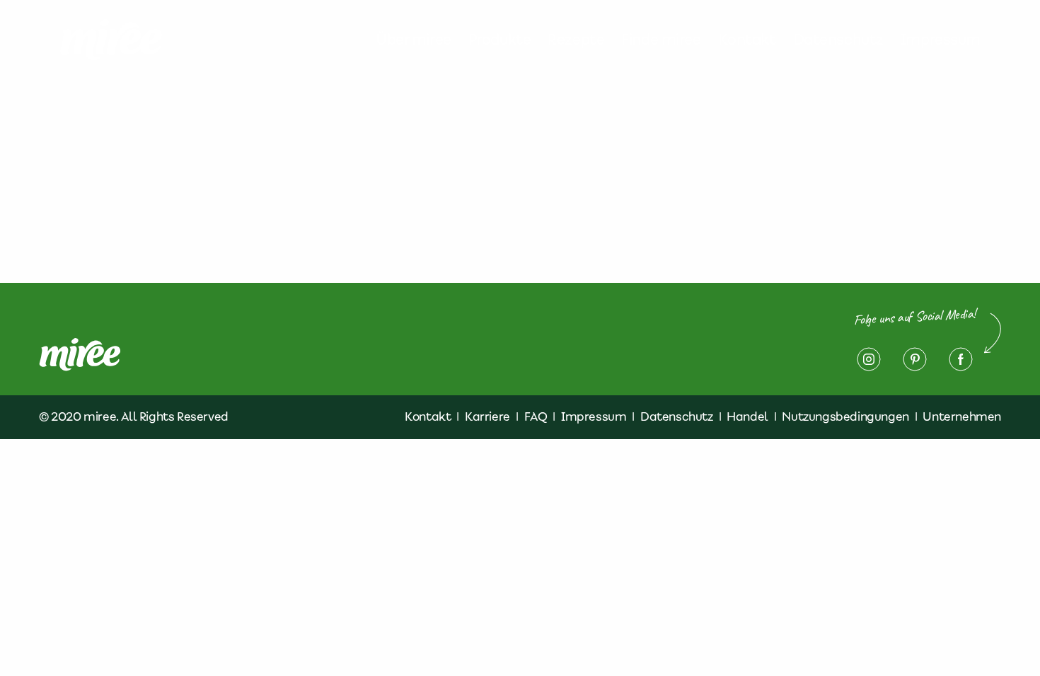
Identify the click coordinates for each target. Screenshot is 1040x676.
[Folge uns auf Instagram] (869, 359)
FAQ (536, 416)
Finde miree (660, 39)
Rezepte (576, 39)
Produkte (499, 39)
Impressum (941, 39)
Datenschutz (838, 39)
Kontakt (747, 39)
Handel (747, 416)
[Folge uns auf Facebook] (961, 359)
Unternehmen (962, 416)
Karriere (487, 416)
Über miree (413, 39)
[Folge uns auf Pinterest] (915, 359)
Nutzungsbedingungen (845, 416)
